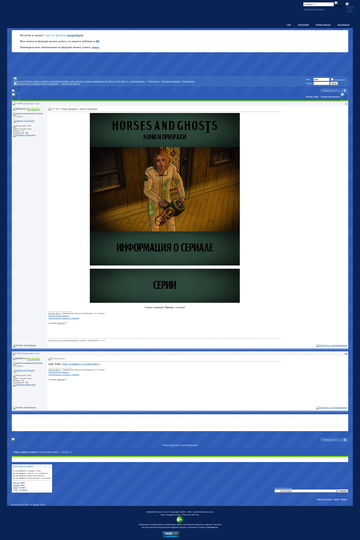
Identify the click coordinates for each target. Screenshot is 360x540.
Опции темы (312, 97)
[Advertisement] (180, 422)
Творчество (153, 81)
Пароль (309, 83)
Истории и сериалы (171, 81)
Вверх (344, 499)
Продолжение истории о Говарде (63, 318)
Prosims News (54, 313)
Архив (337, 499)
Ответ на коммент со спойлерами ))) (81, 364)
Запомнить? (340, 80)
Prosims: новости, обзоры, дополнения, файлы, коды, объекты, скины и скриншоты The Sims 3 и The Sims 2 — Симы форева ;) (85, 81)
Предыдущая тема (171, 445)
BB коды (17, 483)
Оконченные (188, 81)
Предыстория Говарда (58, 316)
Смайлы (16, 485)
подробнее (75, 35)
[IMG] (15, 488)
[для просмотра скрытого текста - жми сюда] (165, 264)
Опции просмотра (330, 97)
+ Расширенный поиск (314, 9)
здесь (95, 47)
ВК (98, 41)
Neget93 (61, 323)
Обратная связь (324, 499)
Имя (308, 79)
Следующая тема (189, 445)
